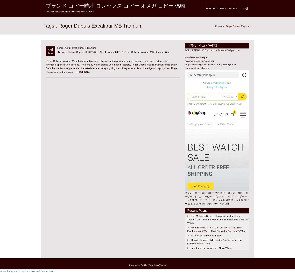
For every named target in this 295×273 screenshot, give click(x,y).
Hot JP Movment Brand (221, 8)
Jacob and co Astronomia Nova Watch (211, 248)
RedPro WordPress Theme (153, 265)
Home (218, 26)
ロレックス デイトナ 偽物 (215, 203)
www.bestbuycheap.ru (196, 57)
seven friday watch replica (14, 271)
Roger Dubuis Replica (237, 26)
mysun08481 (114, 52)
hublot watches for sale (41, 271)
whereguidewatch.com (197, 68)
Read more (83, 71)
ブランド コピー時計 (196, 193)
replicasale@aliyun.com (227, 50)
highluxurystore (227, 64)
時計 (245, 8)
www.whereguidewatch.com (200, 61)
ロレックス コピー (234, 196)
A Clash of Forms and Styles (206, 235)
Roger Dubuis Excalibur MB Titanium (76, 48)
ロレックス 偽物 (221, 200)
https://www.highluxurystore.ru (201, 64)
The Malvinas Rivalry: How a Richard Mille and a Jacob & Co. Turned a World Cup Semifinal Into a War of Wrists (217, 220)
